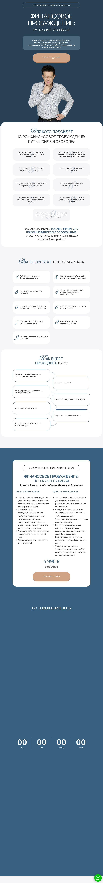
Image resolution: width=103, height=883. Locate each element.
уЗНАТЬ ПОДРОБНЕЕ (51, 58)
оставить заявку (51, 576)
